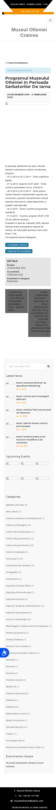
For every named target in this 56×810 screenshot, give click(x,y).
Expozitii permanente (17, 612)
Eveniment (12, 281)
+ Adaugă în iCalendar (19, 251)
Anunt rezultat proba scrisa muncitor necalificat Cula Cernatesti (30, 439)
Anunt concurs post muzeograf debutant (32, 398)
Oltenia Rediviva (14, 639)
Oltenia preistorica (16, 632)
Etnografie (11, 572)
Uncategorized (13, 740)
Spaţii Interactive (15, 720)
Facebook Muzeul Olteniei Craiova (29, 807)
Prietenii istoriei (14, 679)
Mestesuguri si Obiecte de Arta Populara (27, 626)
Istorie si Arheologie (16, 619)
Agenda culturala (15, 504)
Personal (10, 659)
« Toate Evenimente (16, 62)
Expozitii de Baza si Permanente (23, 605)
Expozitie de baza (15, 599)
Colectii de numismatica (18, 531)
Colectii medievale (15, 552)
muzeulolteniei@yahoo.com (28, 800)
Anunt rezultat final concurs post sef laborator (33, 411)
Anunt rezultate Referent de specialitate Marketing (31, 384)
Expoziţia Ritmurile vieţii (19, 592)
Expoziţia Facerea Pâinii (18, 585)
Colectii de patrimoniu (17, 538)
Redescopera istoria (16, 713)
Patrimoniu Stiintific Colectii (21, 653)
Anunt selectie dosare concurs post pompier (32, 425)
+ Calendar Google (17, 245)
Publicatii (11, 700)
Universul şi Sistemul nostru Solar (23, 747)
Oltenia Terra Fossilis (17, 646)
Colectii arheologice (16, 525)
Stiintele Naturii (14, 727)
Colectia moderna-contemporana (23, 518)
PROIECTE (11, 686)
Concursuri (11, 558)
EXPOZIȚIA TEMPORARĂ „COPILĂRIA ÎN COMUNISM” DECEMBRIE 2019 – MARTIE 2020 (16, 301)
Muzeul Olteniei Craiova (29, 32)
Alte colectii (12, 511)
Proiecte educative (15, 693)
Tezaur (9, 733)
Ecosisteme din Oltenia (18, 565)
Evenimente (12, 578)
